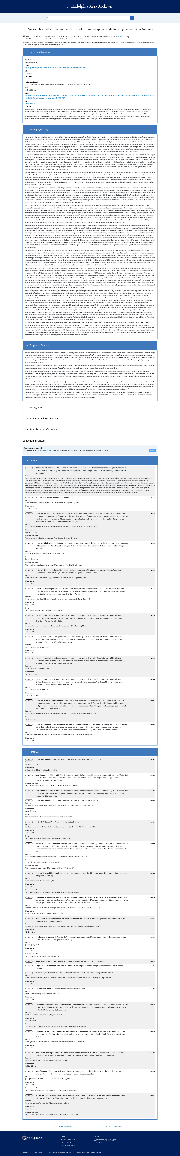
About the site (66, 1142)
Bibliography (36, 407)
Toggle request (30, 467)
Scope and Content (39, 345)
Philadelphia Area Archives (90, 6)
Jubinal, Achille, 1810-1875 (94, 95)
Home (63, 1136)
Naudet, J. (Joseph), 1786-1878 (55, 98)
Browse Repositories (68, 1139)
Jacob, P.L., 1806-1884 (77, 95)
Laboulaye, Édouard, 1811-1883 (114, 95)
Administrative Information (43, 429)
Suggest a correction (113, 1126)
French (27, 79)
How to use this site (68, 1145)
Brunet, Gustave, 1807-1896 (34, 95)
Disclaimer (25, 1152)
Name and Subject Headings (44, 418)
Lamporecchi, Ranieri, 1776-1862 (136, 95)
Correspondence (30, 103)
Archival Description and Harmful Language (88, 1152)
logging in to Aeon (46, 450)
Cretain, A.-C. (65, 95)
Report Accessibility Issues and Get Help (59, 1152)
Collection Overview (40, 51)
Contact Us (123, 36)
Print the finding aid (67, 1127)
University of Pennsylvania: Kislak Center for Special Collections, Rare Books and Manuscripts (55, 68)
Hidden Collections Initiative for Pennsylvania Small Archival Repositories (105, 1141)
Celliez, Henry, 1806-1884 (51, 95)
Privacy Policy (38, 1152)
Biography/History (39, 129)
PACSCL (96, 1136)
